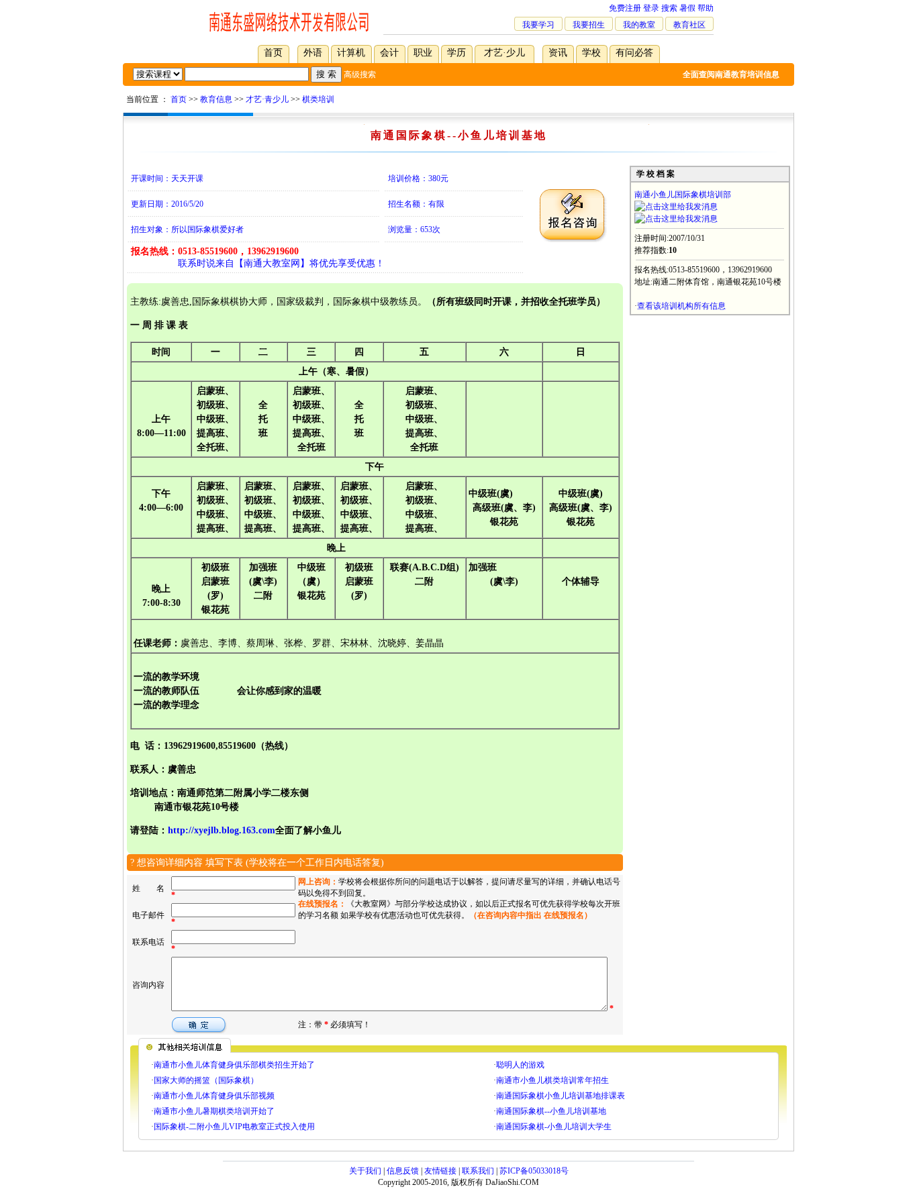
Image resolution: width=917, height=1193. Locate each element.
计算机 (351, 53)
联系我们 (478, 1171)
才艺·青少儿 (267, 99)
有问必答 (634, 53)
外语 (312, 53)
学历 (456, 53)
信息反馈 (403, 1171)
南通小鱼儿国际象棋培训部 (682, 194)
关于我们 (365, 1171)
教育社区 (689, 25)
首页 (273, 53)
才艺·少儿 (504, 53)
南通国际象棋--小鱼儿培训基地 (551, 1111)
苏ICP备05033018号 (534, 1171)
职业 (423, 53)
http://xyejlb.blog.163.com (221, 830)
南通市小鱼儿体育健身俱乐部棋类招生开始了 (234, 1065)
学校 (591, 53)
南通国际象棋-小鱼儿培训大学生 (554, 1126)
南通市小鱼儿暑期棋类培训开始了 (214, 1111)
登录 (651, 8)
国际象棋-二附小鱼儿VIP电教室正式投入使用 (234, 1126)
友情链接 (440, 1171)
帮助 (705, 8)
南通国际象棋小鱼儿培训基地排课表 (560, 1095)
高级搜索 (360, 74)
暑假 (687, 8)
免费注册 (625, 8)
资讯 (557, 53)
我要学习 (538, 25)
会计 (389, 53)
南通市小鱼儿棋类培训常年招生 (552, 1080)
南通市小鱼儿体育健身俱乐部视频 (214, 1095)
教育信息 (216, 99)
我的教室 (639, 25)
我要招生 (589, 25)
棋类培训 (318, 99)
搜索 (669, 8)
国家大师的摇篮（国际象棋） (206, 1080)
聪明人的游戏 (520, 1065)
